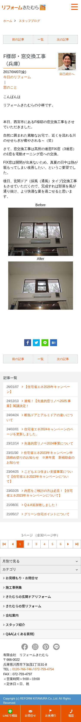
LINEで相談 (10, 715)
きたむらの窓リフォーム (23, 606)
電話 (71, 715)
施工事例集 (14, 587)
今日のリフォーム (17, 77)
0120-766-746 (22, 669)
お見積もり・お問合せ (22, 578)
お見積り (50, 715)
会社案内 (12, 615)
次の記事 (63, 39)
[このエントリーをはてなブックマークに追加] (53, 342)
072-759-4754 (44, 669)
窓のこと (10, 87)
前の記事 (18, 39)
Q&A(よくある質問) (20, 634)
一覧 (41, 39)
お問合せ (30, 715)
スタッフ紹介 (15, 624)
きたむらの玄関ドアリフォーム (28, 596)
